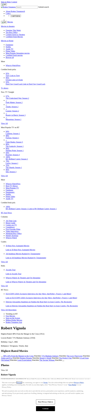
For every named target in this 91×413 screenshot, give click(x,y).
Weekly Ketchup (12, 236)
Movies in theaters (8, 26)
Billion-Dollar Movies (14, 320)
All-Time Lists (11, 221)
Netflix (8, 47)
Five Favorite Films (13, 229)
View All (4, 123)
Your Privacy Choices (45, 402)
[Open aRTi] (4, 4)
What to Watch (13, 65)
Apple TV (9, 49)
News (9, 213)
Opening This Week (13, 30)
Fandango (9, 45)
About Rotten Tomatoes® (15, 11)
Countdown (10, 227)
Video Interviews (12, 231)
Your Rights (72, 385)
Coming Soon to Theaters (15, 35)
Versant (19, 382)
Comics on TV (11, 225)
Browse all (10, 57)
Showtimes (12, 310)
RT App (4, 213)
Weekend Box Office (14, 233)
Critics (8, 13)
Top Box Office (12, 32)
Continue (45, 408)
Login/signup (15, 16)
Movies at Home (7, 41)
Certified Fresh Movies (14, 37)
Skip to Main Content (9, 2)
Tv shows (4, 88)
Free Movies (10, 316)
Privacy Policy (79, 382)
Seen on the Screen (13, 318)
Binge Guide (10, 223)
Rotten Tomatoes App (14, 322)
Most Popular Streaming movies (18, 53)
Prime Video (10, 51)
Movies (10, 22)
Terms (45, 382)
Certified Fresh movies (14, 55)
